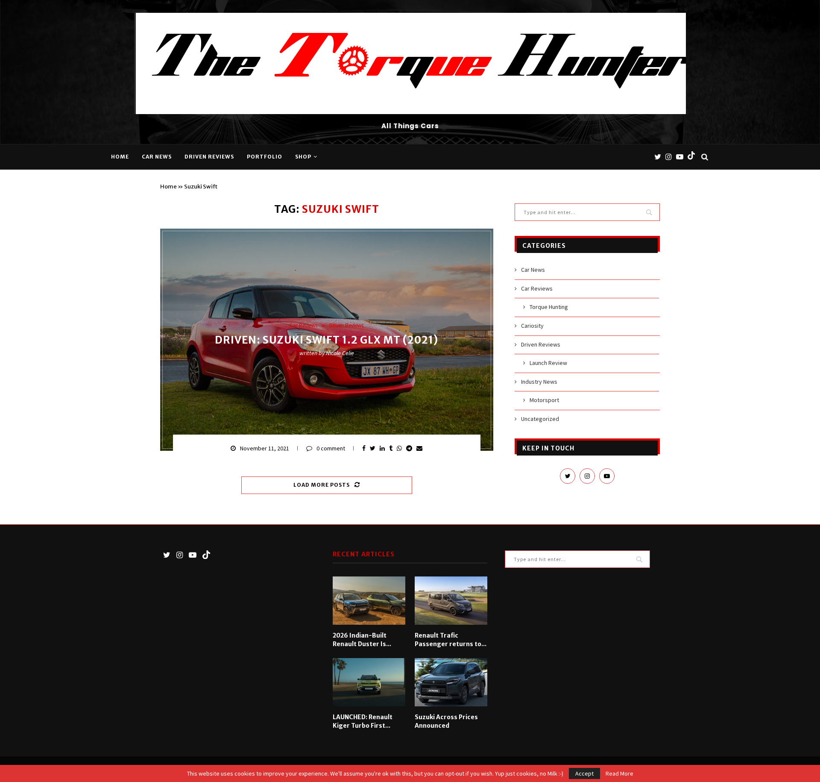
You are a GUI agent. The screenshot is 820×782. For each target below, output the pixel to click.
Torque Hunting (549, 307)
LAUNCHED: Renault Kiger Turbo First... (362, 721)
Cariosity (532, 325)
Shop (303, 156)
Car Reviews (303, 325)
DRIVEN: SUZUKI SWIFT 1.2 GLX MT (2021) (326, 340)
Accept (584, 773)
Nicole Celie (340, 353)
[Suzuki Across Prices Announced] (451, 682)
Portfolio (264, 156)
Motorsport (544, 400)
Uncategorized (540, 419)
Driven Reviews (209, 156)
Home (120, 156)
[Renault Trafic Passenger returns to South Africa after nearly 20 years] (451, 600)
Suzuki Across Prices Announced (446, 721)
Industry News (539, 381)
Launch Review (548, 363)
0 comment (330, 448)
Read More (619, 773)
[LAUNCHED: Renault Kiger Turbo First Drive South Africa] (369, 682)
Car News (157, 156)
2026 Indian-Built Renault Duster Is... (362, 640)
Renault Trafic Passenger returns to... (450, 640)
